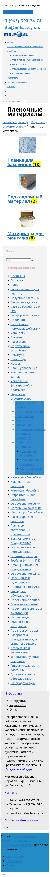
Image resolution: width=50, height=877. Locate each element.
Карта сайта (17, 705)
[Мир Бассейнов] (15, 37)
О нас (13, 709)
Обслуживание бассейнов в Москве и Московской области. (19, 840)
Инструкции (18, 701)
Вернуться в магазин (18, 12)
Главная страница (15, 122)
